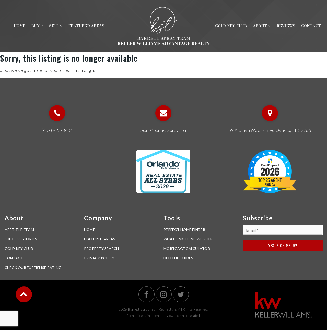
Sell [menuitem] (54, 26)
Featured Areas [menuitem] (86, 26)
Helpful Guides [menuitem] (178, 258)
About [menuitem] (260, 26)
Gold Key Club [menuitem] (231, 26)
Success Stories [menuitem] (21, 239)
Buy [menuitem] (36, 26)
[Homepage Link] (164, 25)
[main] (163, 63)
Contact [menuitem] (311, 26)
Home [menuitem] (19, 26)
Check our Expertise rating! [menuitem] (34, 267)
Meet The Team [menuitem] (19, 229)
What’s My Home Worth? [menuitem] (188, 239)
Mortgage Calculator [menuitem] (187, 248)
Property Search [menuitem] (101, 248)
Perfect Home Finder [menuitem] (184, 229)
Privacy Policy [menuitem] (99, 258)
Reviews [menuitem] (286, 26)
